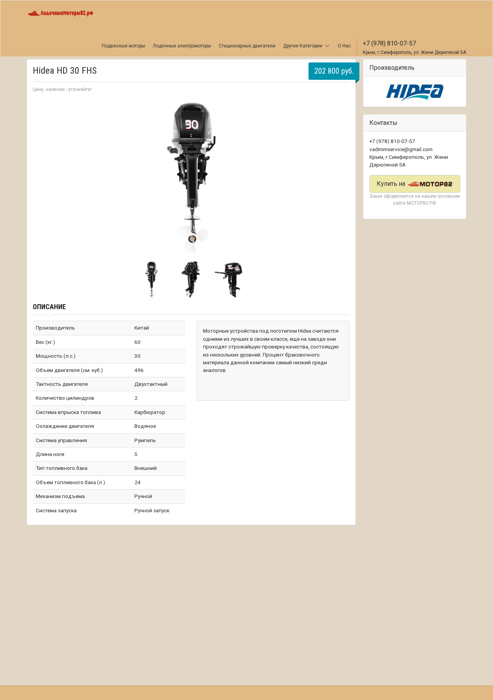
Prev (43, 176)
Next (340, 176)
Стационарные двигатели (247, 46)
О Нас (344, 46)
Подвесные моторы (123, 46)
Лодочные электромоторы (182, 46)
